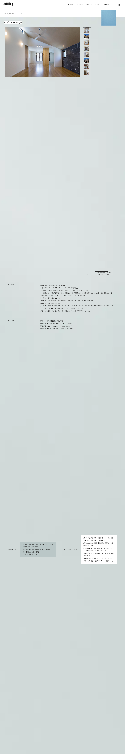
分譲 (108, 274)
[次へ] (87, 274)
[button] (87, 30)
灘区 (110, 272)
